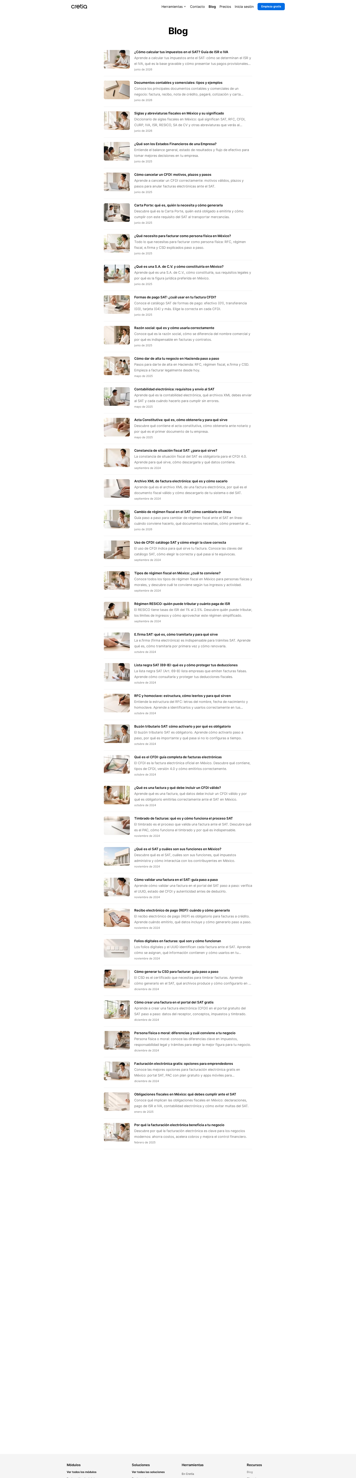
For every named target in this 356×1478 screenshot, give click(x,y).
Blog (212, 7)
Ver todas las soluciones (148, 1472)
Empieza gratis (271, 6)
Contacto (197, 7)
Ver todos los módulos (81, 1472)
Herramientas (172, 7)
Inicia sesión (244, 7)
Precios (225, 7)
